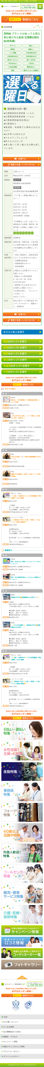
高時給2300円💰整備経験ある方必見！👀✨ (25, 597)
